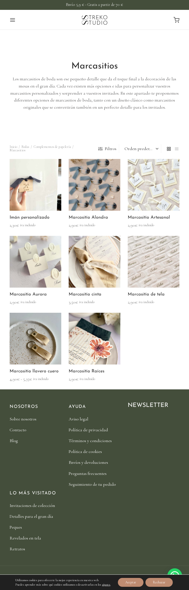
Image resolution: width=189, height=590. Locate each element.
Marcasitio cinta (85, 294)
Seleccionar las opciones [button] (86, 276)
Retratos (17, 549)
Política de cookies (85, 451)
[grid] (169, 148)
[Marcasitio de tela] (153, 262)
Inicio (13, 147)
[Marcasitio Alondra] (94, 185)
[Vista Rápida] (43, 199)
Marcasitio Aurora (28, 294)
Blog (14, 440)
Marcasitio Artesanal (149, 217)
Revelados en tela (25, 538)
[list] (176, 148)
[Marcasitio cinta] (94, 262)
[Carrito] (176, 20)
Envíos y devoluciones (88, 462)
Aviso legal (78, 419)
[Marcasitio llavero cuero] (35, 338)
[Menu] (13, 20)
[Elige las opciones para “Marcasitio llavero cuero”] (27, 353)
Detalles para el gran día (31, 516)
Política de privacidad (88, 430)
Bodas (25, 147)
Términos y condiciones (90, 440)
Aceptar (130, 582)
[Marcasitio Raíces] (94, 338)
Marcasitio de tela (146, 294)
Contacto (18, 430)
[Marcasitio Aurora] (35, 262)
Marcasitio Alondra (88, 217)
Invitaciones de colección (32, 505)
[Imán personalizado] (35, 185)
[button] (86, 199)
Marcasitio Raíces (86, 371)
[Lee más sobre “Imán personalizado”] (27, 199)
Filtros (110, 148)
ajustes (106, 585)
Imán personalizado (29, 217)
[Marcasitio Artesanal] (153, 185)
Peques (16, 527)
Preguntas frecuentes (88, 473)
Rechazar (159, 582)
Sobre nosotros (23, 419)
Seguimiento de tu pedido (92, 484)
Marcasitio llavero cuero (34, 371)
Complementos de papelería (52, 147)
